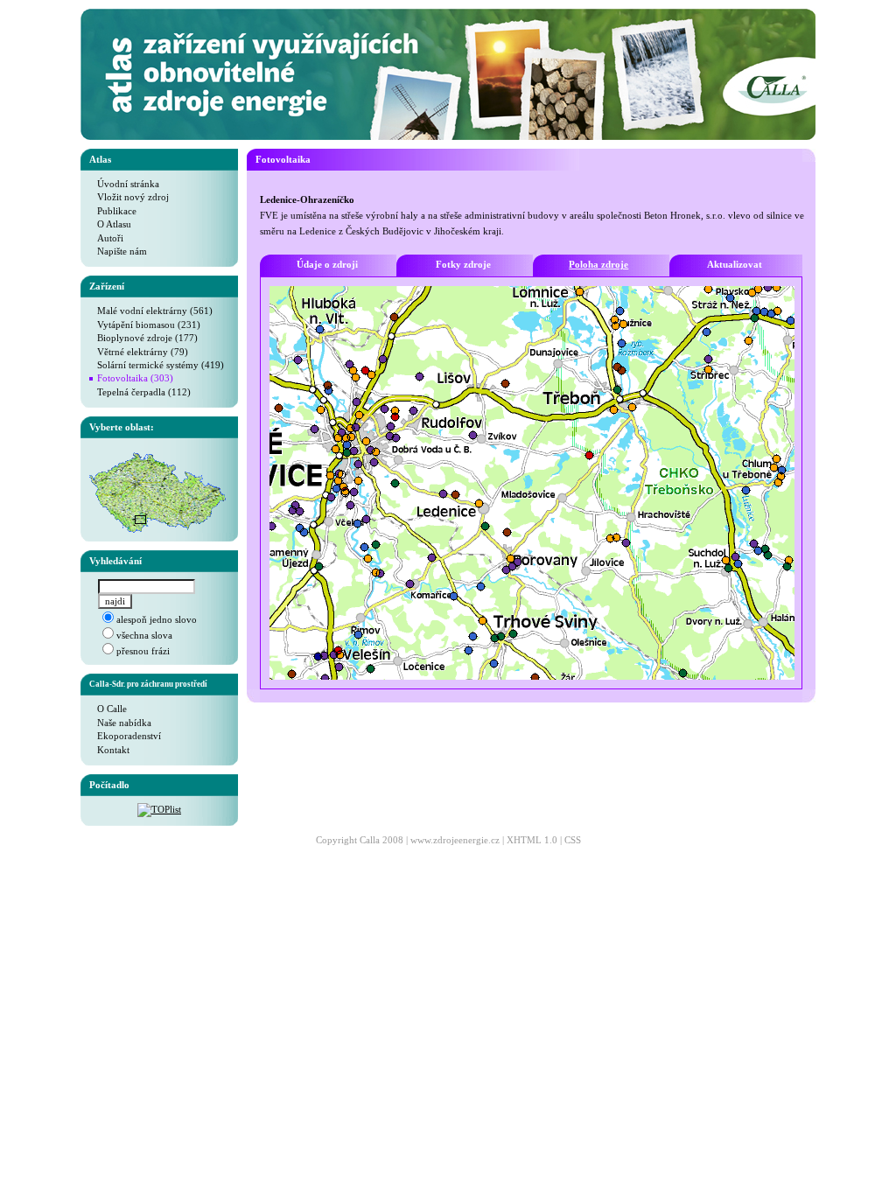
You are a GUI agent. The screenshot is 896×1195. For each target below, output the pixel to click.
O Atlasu (110, 224)
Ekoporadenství (125, 735)
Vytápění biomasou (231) (144, 324)
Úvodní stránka (124, 183)
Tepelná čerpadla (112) (140, 392)
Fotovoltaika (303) (135, 378)
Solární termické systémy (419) (156, 365)
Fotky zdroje (463, 264)
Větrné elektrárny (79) (138, 351)
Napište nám (118, 251)
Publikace (112, 211)
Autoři (106, 238)
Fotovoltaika (283, 159)
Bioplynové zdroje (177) (143, 337)
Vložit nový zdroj (129, 197)
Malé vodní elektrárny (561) (151, 310)
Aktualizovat (734, 264)
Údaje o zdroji (327, 264)
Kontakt (109, 749)
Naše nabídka (120, 722)
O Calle (108, 708)
